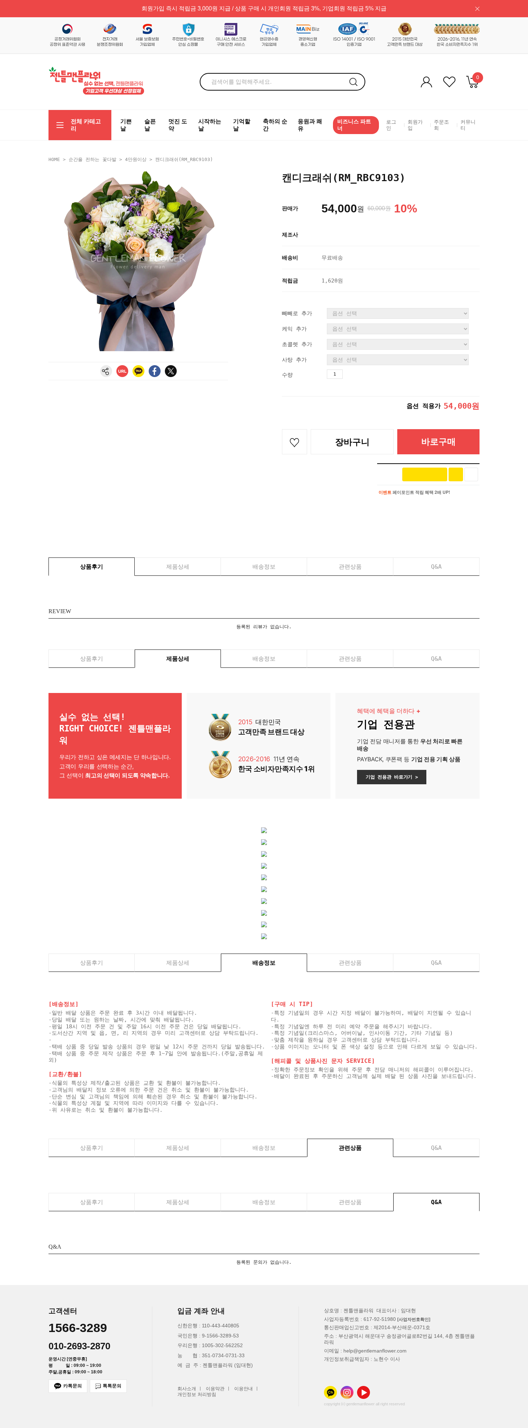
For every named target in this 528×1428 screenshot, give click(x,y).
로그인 (391, 125)
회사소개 (186, 1388)
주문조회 (441, 125)
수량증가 (348, 374)
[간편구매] (424, 474)
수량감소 (361, 374)
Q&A (436, 566)
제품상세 (177, 566)
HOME (54, 159)
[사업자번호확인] (413, 1319)
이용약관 (215, 1388)
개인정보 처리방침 (196, 1394)
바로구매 (438, 441)
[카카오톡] (138, 371)
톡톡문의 (112, 1385)
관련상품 (350, 566)
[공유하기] (106, 371)
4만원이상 (136, 159)
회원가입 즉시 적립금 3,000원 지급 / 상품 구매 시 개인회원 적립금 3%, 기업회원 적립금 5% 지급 (264, 8)
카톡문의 (72, 1385)
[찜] (471, 474)
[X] (171, 371)
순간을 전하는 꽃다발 (92, 159)
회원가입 (415, 125)
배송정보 (264, 566)
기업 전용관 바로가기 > (392, 777)
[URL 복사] (122, 371)
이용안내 (243, 1388)
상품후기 (91, 566)
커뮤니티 (468, 125)
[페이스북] (155, 371)
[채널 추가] (456, 474)
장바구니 (352, 442)
